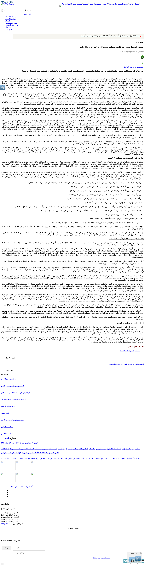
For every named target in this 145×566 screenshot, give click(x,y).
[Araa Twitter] (6, 34)
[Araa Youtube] (5, 36)
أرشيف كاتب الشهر (75, 4)
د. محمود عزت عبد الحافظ (134, 67)
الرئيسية (111, 35)
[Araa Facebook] (8, 489)
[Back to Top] (2, 564)
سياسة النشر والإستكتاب (101, 558)
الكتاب (65, 4)
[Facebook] (5, 32)
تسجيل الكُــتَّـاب (122, 4)
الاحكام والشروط (101, 4)
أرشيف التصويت (89, 4)
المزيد (6, 438)
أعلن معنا (112, 4)
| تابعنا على (42, 497)
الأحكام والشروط (27, 486)
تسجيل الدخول (134, 4)
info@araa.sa (5, 524)
